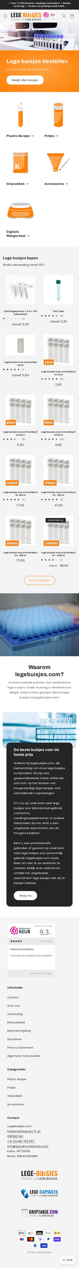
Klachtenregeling (19, 1031)
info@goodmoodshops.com (27, 1146)
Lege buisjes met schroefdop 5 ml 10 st (58, 373)
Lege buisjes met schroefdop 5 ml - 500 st (20, 554)
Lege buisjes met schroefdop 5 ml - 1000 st (58, 554)
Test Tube (58, 311)
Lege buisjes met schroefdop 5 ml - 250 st (58, 494)
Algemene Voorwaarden (24, 1056)
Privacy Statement (20, 1047)
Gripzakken (15, 184)
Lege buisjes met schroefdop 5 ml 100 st (20, 494)
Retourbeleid (16, 1022)
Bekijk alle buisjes (25, 80)
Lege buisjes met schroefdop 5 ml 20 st (20, 433)
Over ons (13, 1006)
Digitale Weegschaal (16, 234)
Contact (13, 997)
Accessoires (54, 184)
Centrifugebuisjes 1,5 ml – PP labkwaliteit (20, 313)
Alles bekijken (39, 580)
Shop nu (25, 895)
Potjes (49, 136)
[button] (5, 16)
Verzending (15, 1014)
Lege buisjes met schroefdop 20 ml (20, 363)
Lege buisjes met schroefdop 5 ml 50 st (58, 433)
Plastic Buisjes (18, 136)
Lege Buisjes (44, 1252)
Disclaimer (14, 1039)
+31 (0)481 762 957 (21, 1141)
